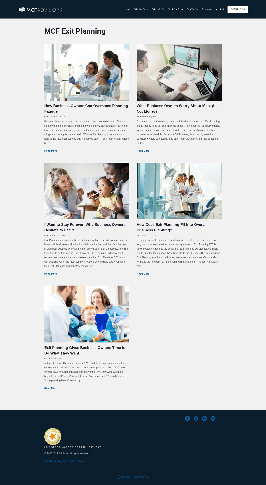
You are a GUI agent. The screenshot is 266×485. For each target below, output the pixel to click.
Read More (50, 150)
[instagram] (195, 418)
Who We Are (192, 9)
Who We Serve (141, 9)
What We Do (158, 9)
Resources (207, 9)
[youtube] (212, 418)
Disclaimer (50, 461)
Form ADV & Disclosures (71, 461)
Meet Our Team (175, 9)
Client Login (238, 9)
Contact (220, 9)
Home (128, 9)
